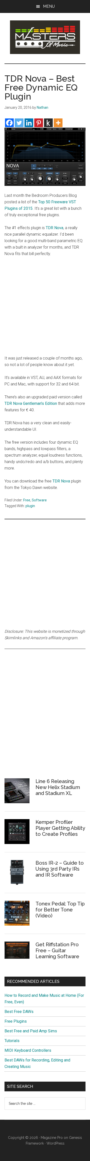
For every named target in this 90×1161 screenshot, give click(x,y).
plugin (30, 506)
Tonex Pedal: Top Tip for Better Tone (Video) (60, 910)
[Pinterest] (38, 122)
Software (39, 500)
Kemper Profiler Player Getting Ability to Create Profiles (60, 828)
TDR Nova (54, 227)
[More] (58, 122)
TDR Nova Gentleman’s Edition (30, 403)
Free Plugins (15, 1021)
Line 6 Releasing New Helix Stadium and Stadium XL (58, 787)
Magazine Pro (52, 1138)
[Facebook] (9, 122)
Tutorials (12, 1040)
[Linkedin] (28, 122)
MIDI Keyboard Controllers (27, 1050)
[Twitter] (19, 122)
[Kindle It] (48, 122)
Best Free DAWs (19, 1011)
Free (26, 500)
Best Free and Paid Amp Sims (30, 1031)
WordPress (55, 1143)
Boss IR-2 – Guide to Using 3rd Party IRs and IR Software (60, 869)
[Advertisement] (45, 308)
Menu (49, 6)
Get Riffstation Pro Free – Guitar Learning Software (57, 950)
